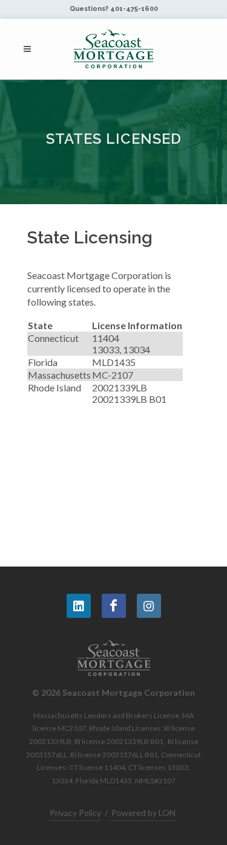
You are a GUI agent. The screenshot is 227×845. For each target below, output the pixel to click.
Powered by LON (143, 813)
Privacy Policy (75, 813)
